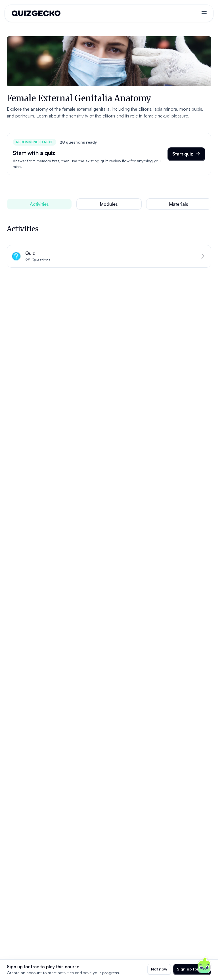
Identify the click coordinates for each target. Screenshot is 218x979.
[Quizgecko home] (36, 13)
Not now (159, 969)
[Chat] (204, 965)
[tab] (39, 204)
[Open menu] (204, 13)
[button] (109, 256)
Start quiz (182, 154)
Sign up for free (192, 969)
